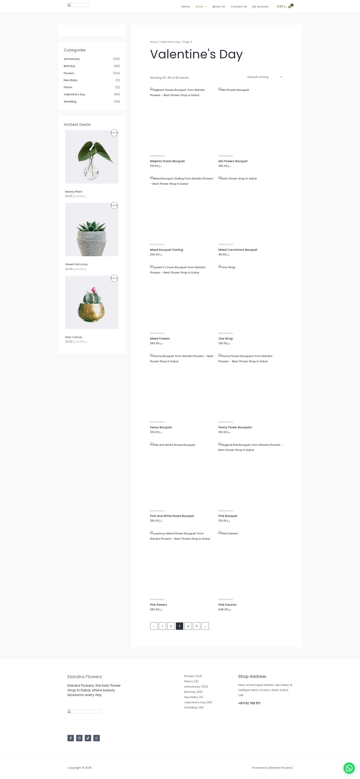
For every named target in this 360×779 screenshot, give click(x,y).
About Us (218, 6)
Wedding (70, 101)
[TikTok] (88, 738)
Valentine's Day (74, 94)
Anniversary (72, 59)
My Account (260, 6)
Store (199, 6)
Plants (68, 87)
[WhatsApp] (96, 738)
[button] (205, 6)
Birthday (69, 66)
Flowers (69, 73)
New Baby (70, 80)
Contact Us (239, 6)
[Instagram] (79, 738)
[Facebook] (71, 738)
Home (185, 6)
